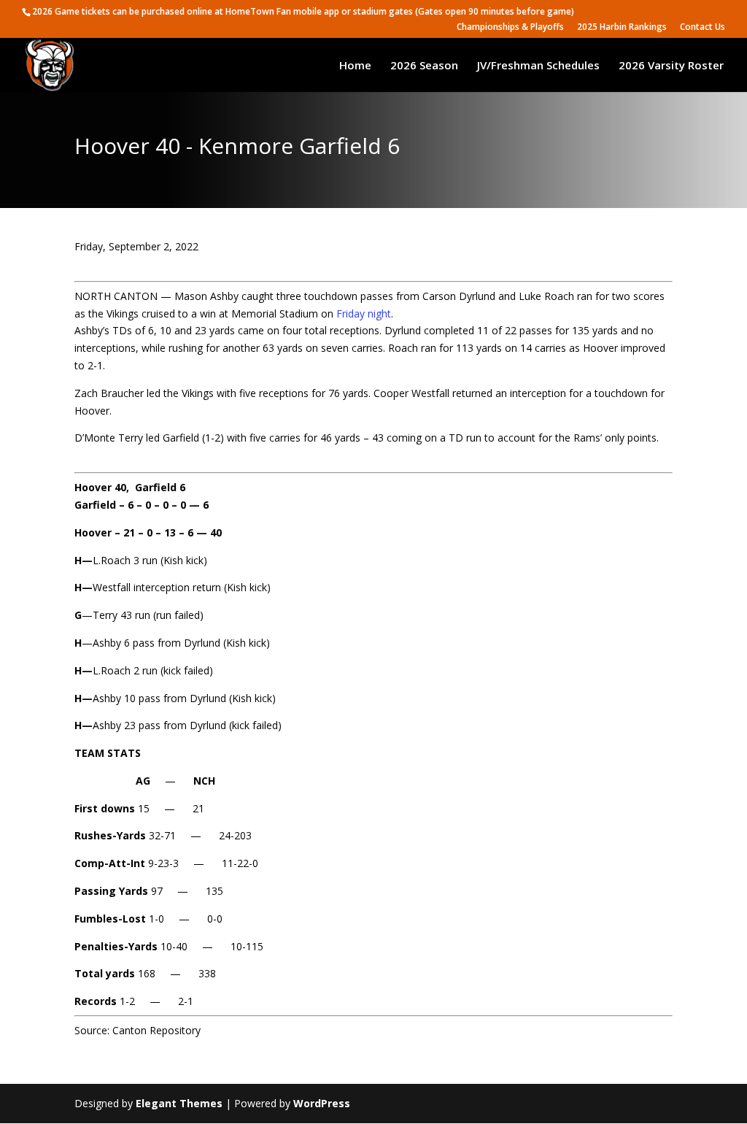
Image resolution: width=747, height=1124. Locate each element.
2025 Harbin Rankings (622, 28)
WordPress (321, 1103)
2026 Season (424, 66)
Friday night (363, 313)
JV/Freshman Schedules (538, 66)
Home (355, 66)
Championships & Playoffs (510, 28)
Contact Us (702, 28)
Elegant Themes (179, 1103)
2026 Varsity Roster (671, 66)
